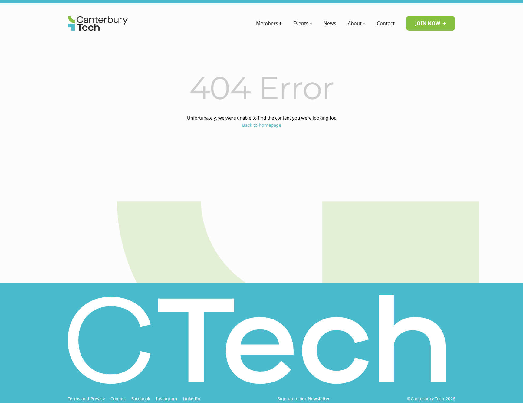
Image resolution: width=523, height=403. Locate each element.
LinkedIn (191, 398)
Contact (386, 23)
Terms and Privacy (86, 398)
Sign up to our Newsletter (304, 398)
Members (269, 23)
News (330, 23)
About (357, 23)
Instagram (166, 398)
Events (302, 23)
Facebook (140, 398)
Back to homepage (261, 125)
